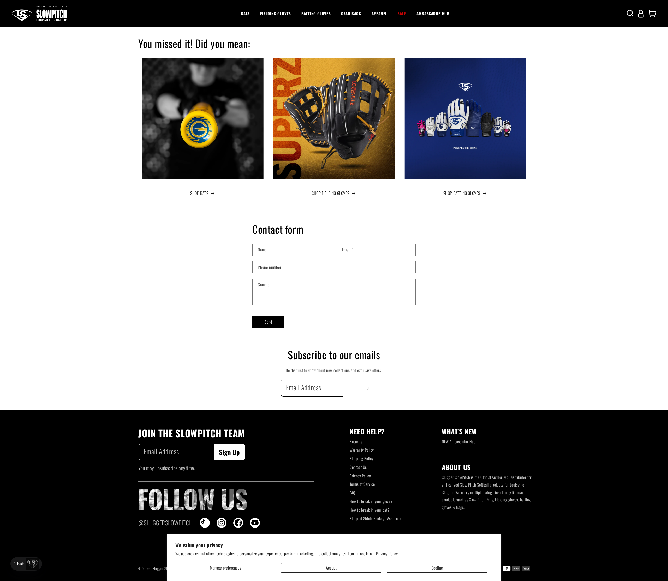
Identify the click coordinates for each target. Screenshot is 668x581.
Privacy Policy (360, 475)
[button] (245, 13)
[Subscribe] (367, 388)
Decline (437, 568)
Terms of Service (362, 484)
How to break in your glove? (371, 501)
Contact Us (358, 467)
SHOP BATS (199, 193)
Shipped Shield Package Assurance (376, 518)
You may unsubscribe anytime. (166, 468)
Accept (331, 568)
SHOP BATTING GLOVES (461, 193)
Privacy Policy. (387, 553)
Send (268, 322)
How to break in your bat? (370, 510)
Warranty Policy (362, 450)
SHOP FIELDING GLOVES (330, 193)
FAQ (352, 492)
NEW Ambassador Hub (459, 441)
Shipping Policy (361, 458)
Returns (356, 441)
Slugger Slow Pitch (166, 568)
